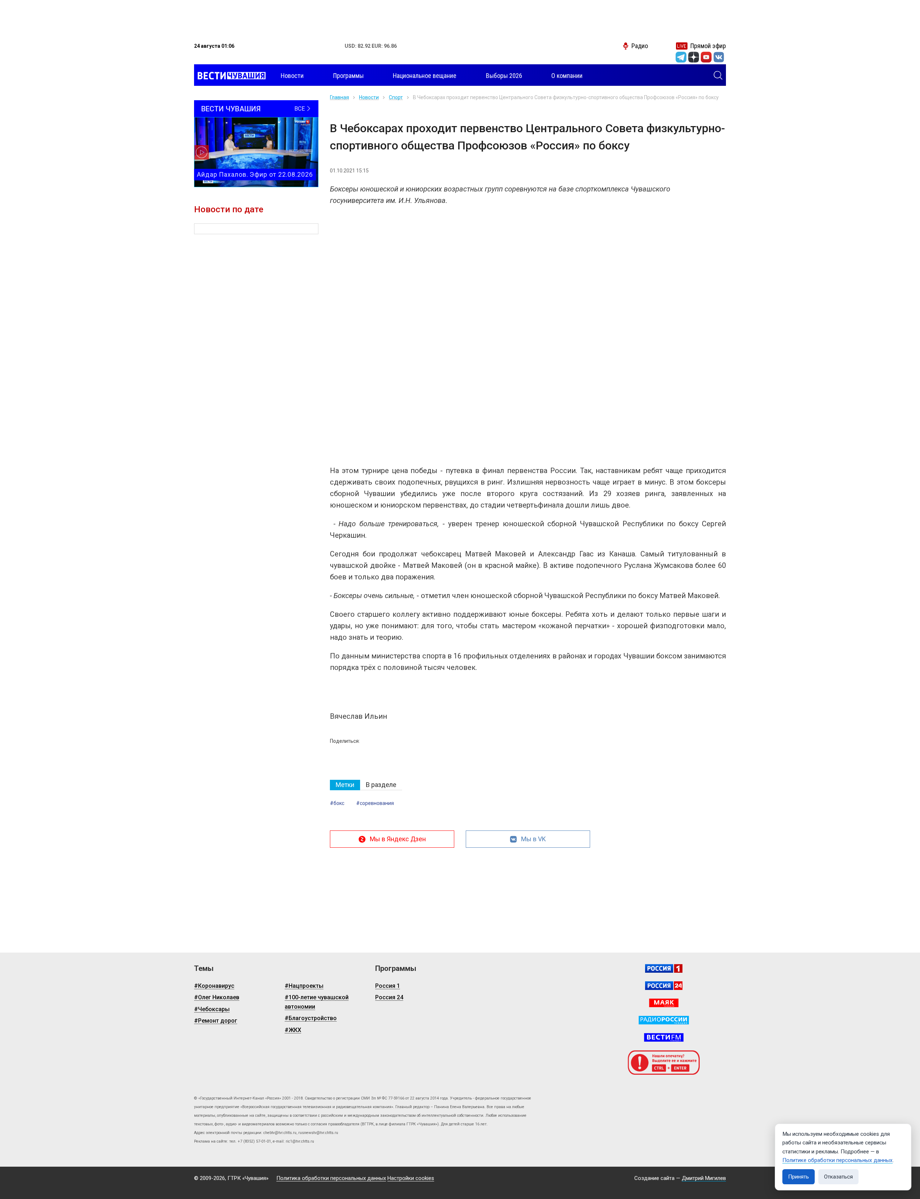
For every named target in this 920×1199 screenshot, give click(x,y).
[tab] (345, 785)
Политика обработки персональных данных (331, 1178)
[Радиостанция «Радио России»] (664, 1020)
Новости (369, 97)
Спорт (396, 97)
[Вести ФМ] (664, 1037)
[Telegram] (681, 57)
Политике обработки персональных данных (837, 1160)
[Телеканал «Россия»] (663, 968)
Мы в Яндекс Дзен (398, 839)
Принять (798, 1176)
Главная (339, 97)
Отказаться (838, 1176)
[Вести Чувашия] (230, 76)
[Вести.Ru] (663, 985)
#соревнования (375, 803)
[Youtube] (706, 57)
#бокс (337, 803)
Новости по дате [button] (228, 209)
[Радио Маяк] (663, 1003)
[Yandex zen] (693, 57)
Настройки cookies (410, 1178)
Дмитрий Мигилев (704, 1178)
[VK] (718, 57)
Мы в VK (533, 839)
